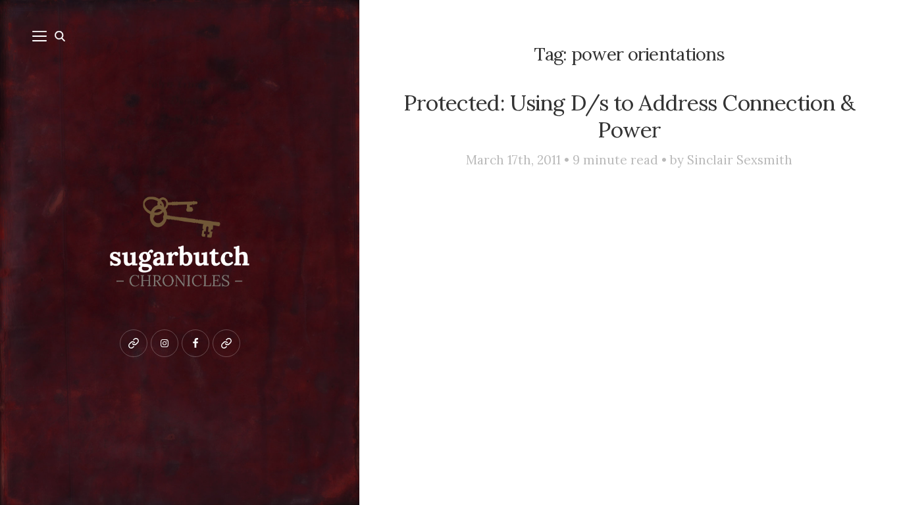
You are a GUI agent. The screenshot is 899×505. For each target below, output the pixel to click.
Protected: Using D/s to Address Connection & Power (629, 116)
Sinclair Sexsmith (739, 160)
